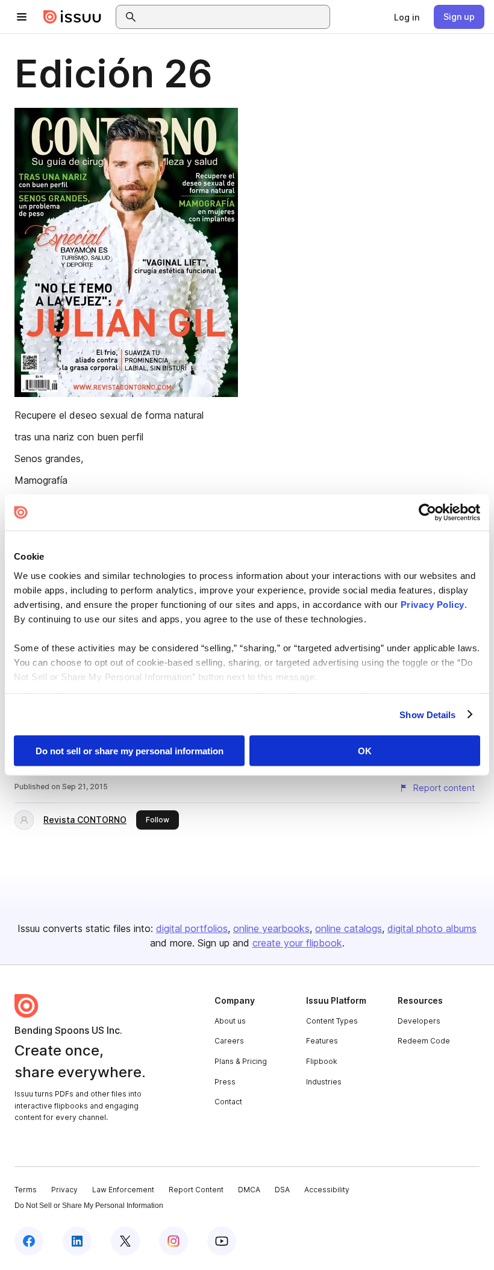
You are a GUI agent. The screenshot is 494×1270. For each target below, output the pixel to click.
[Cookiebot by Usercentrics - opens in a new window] (427, 513)
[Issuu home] (72, 16)
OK (365, 751)
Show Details (427, 714)
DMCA (249, 1189)
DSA (282, 1189)
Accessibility (326, 1189)
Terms (25, 1189)
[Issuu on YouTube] (221, 1241)
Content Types (332, 1020)
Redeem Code (424, 1040)
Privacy (64, 1189)
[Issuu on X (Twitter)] (125, 1241)
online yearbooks (271, 928)
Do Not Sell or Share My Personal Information (88, 1205)
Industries (324, 1081)
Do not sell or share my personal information (130, 751)
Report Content (196, 1189)
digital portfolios (192, 928)
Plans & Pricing (240, 1061)
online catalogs (348, 928)
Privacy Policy (432, 604)
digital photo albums (432, 928)
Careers (229, 1040)
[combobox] (234, 16)
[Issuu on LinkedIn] (77, 1241)
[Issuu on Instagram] (173, 1241)
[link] (406, 17)
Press (225, 1081)
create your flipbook (297, 943)
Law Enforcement (123, 1189)
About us (230, 1020)
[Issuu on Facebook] (28, 1241)
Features (322, 1040)
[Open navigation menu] (22, 17)
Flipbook (321, 1061)
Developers (419, 1020)
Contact (228, 1101)
